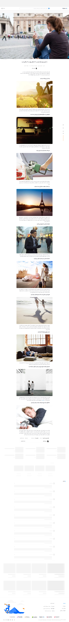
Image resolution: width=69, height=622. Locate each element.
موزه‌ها (43, 400)
